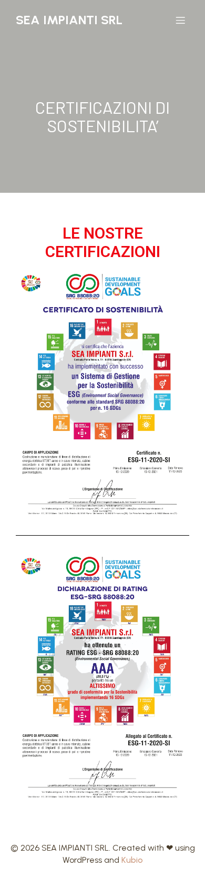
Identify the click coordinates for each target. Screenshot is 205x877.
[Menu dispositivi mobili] (180, 20)
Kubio (132, 860)
